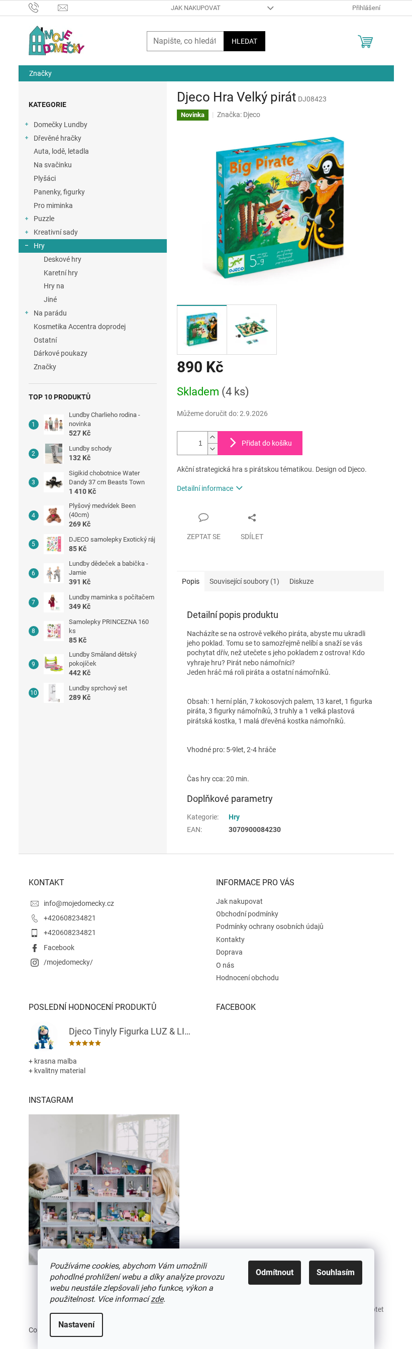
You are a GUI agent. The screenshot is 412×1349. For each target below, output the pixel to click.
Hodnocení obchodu (247, 978)
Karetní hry (61, 273)
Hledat (244, 41)
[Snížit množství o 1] (213, 449)
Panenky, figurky (59, 192)
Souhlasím (336, 1272)
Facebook (59, 948)
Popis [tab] (190, 581)
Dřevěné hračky (57, 138)
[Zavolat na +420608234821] (43, 7)
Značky (45, 367)
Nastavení (76, 1324)
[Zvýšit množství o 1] (213, 437)
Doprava (229, 952)
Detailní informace (205, 488)
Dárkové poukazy (60, 353)
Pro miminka (53, 205)
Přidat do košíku (267, 443)
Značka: (238, 115)
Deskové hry (62, 259)
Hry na (54, 286)
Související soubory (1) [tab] (244, 581)
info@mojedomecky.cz (79, 903)
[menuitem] (40, 73)
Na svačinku (53, 165)
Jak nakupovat (196, 8)
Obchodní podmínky (247, 914)
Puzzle (44, 219)
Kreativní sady (56, 232)
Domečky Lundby (60, 125)
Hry (39, 246)
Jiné (50, 299)
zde (157, 1299)
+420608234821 (70, 918)
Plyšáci (45, 178)
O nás (225, 965)
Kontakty (230, 940)
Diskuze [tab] (301, 581)
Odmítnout (274, 1272)
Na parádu (50, 313)
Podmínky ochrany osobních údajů (270, 926)
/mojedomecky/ (68, 962)
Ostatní (45, 340)
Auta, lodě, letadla (61, 151)
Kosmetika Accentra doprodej (80, 327)
